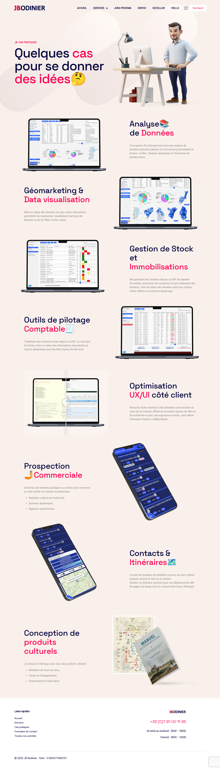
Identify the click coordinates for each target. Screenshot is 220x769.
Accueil (18, 718)
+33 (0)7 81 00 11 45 (168, 721)
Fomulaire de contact (25, 731)
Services (19, 722)
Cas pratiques (21, 727)
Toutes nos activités (25, 736)
